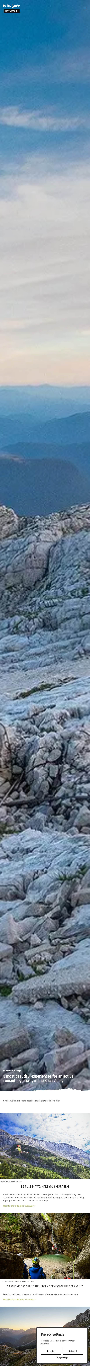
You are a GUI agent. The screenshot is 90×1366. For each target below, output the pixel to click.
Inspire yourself (11, 11)
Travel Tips (17, 1071)
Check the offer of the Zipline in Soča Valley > (19, 1206)
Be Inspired (7, 1071)
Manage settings (62, 1358)
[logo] (11, 6)
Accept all (51, 1351)
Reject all (73, 1351)
